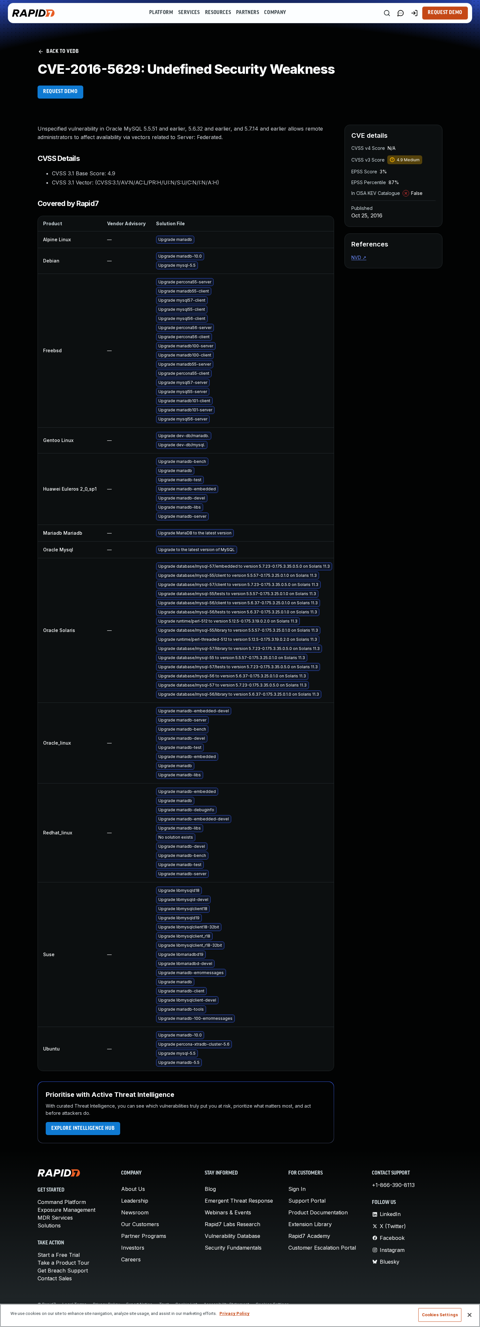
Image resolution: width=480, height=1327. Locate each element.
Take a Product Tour (63, 1262)
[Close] (469, 1315)
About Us (133, 1189)
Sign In (297, 1189)
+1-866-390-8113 (393, 1185)
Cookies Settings (440, 1314)
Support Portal (307, 1200)
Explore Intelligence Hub (83, 1128)
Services (189, 12)
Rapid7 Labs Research (232, 1224)
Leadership (134, 1200)
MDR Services (55, 1217)
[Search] (387, 13)
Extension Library (310, 1224)
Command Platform (62, 1202)
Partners (247, 12)
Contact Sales (55, 1278)
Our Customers (140, 1224)
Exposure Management (66, 1210)
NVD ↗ (358, 257)
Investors (132, 1247)
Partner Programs (143, 1236)
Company (275, 12)
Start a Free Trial (59, 1255)
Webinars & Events (228, 1212)
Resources (218, 12)
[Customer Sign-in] (414, 13)
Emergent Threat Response (239, 1200)
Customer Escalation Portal (322, 1247)
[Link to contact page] (401, 13)
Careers (131, 1259)
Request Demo (445, 12)
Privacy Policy (234, 1313)
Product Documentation (318, 1212)
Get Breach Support (63, 1270)
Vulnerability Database (232, 1236)
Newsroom (135, 1212)
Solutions (49, 1225)
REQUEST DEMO (60, 91)
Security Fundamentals (233, 1247)
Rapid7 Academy (309, 1236)
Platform (161, 12)
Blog (210, 1189)
